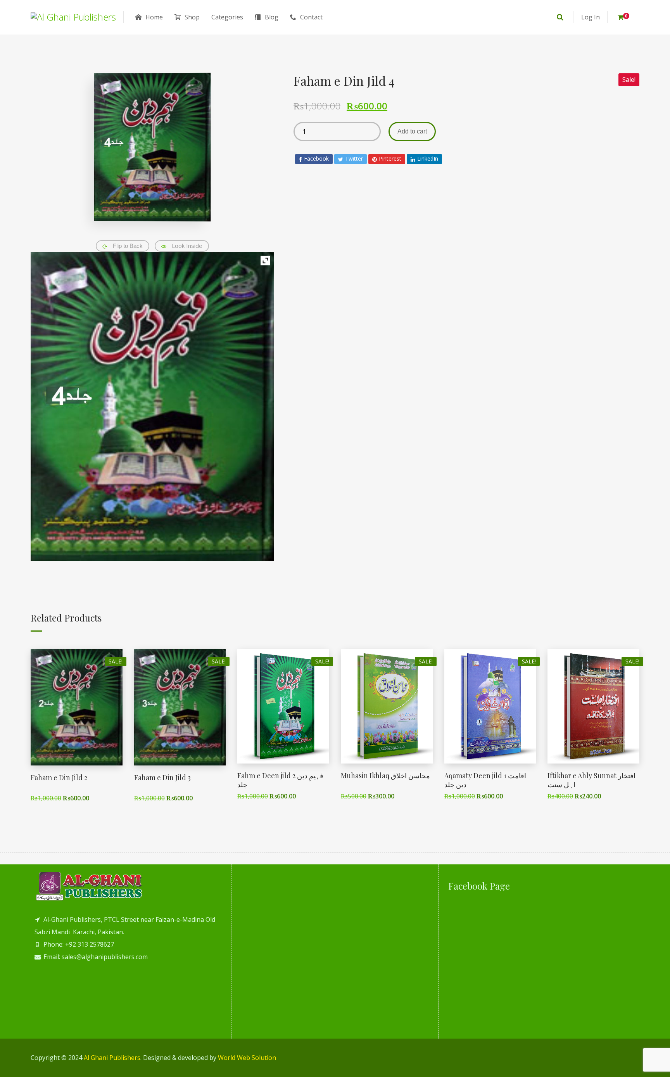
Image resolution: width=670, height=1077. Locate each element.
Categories (227, 17)
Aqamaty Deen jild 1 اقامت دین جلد (485, 780)
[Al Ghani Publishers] (73, 17)
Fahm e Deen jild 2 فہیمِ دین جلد (280, 780)
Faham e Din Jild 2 (59, 777)
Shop (192, 17)
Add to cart (412, 131)
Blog (271, 17)
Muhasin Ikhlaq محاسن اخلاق (385, 775)
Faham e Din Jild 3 (162, 777)
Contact (311, 17)
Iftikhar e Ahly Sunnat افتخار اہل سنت (591, 780)
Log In (590, 17)
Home (154, 17)
